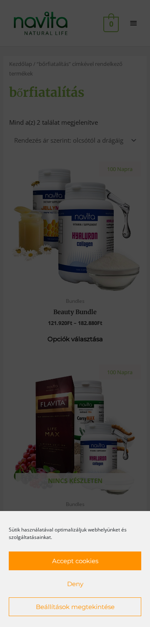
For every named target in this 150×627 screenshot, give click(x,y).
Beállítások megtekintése (75, 607)
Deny (75, 584)
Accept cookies (75, 561)
